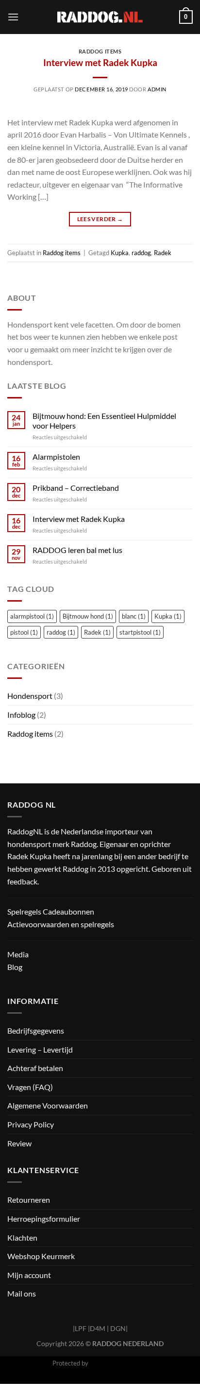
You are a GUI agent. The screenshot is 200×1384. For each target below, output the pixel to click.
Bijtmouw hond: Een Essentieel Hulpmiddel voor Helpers (104, 420)
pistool (24, 632)
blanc (134, 616)
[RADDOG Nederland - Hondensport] (100, 16)
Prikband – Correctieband (76, 487)
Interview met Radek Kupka (100, 62)
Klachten (22, 1237)
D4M (97, 1328)
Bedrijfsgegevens (35, 1030)
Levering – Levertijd (40, 1049)
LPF (80, 1328)
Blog (14, 966)
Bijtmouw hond (88, 616)
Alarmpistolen (56, 456)
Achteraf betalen (35, 1068)
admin (157, 89)
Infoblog (21, 714)
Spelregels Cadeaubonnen (50, 911)
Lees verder (100, 219)
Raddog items (100, 51)
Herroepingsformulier (43, 1218)
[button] (13, 17)
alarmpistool (32, 616)
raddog (141, 253)
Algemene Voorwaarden (47, 1105)
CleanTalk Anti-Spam (119, 1363)
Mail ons (21, 1293)
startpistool (140, 632)
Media (18, 954)
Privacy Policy (30, 1124)
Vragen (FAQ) (30, 1086)
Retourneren (28, 1199)
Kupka (120, 253)
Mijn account (29, 1275)
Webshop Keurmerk (41, 1256)
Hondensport (29, 695)
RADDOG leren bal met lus (77, 549)
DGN (118, 1328)
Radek (162, 253)
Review (19, 1143)
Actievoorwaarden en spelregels (60, 924)
